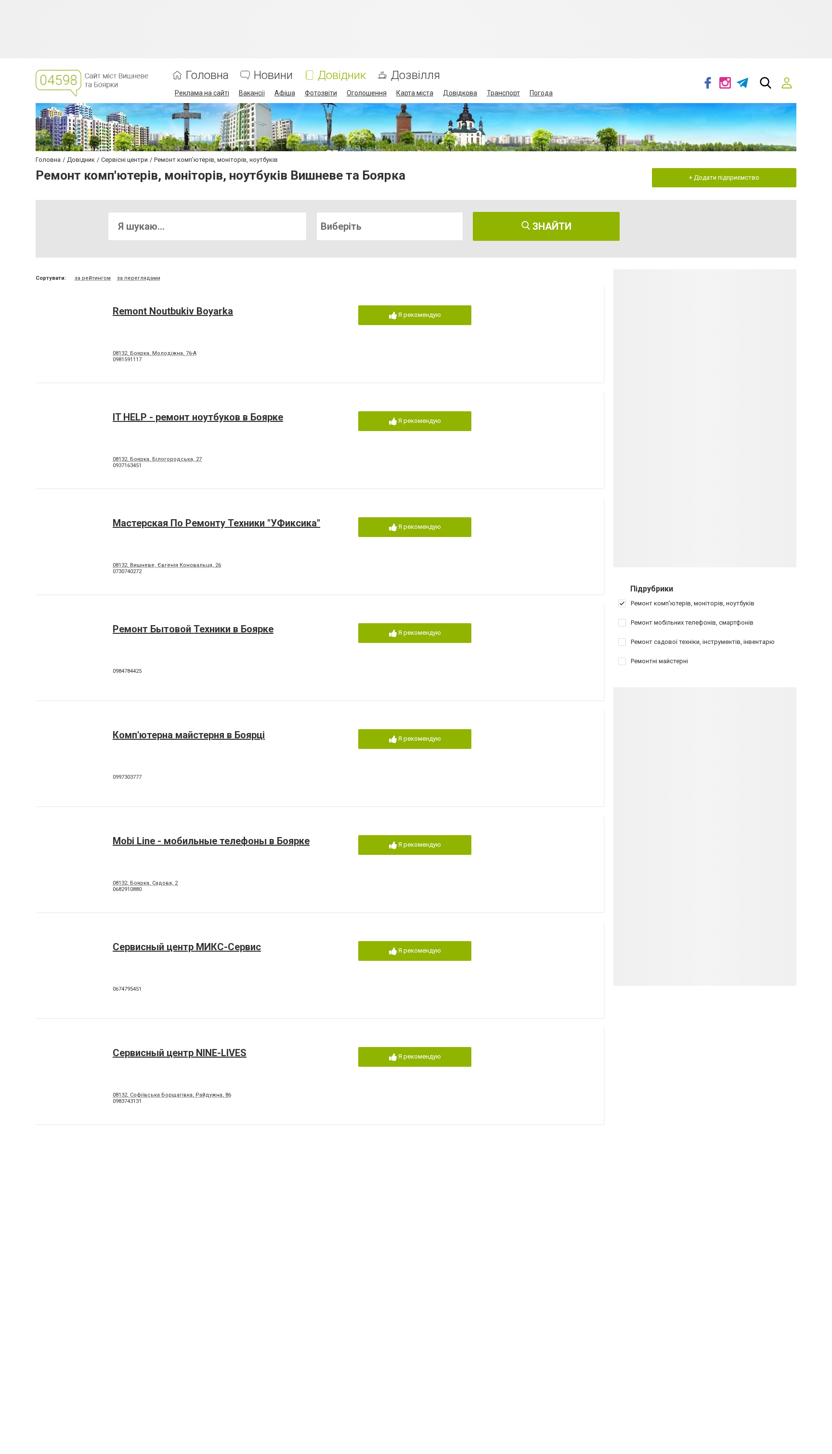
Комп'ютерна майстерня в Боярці (189, 735)
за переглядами (138, 278)
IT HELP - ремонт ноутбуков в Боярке (198, 417)
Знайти (551, 226)
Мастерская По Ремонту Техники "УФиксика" (216, 523)
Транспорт (503, 93)
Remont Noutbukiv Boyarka (173, 311)
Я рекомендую (419, 314)
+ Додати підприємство (724, 177)
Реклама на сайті (202, 93)
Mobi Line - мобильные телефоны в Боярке (211, 841)
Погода (541, 93)
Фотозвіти (321, 93)
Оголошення (367, 93)
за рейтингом (93, 278)
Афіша (284, 93)
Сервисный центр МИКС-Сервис (187, 947)
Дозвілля (415, 75)
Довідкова (460, 93)
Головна (207, 75)
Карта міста (414, 93)
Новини (273, 75)
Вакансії (252, 93)
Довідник (342, 75)
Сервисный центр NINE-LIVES (180, 1053)
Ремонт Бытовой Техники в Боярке (193, 629)
